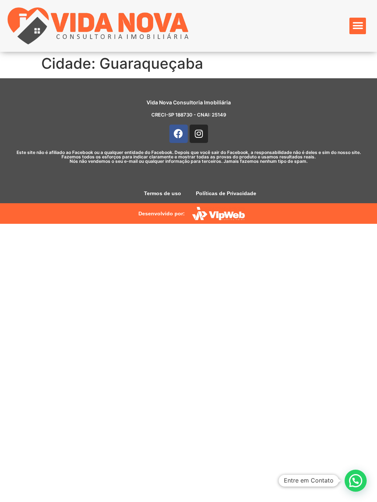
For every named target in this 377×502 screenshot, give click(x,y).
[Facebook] (178, 134)
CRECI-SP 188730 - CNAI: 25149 (188, 115)
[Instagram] (199, 134)
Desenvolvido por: (161, 213)
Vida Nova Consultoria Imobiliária (189, 102)
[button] (357, 26)
